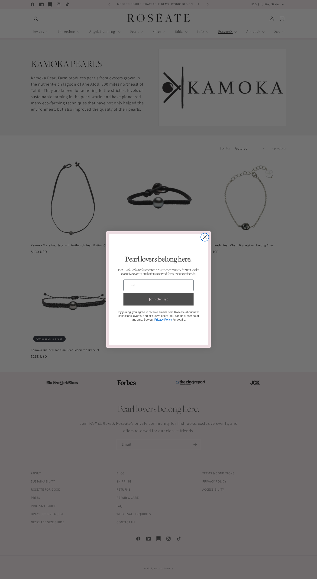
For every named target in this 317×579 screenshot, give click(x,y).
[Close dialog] (205, 237)
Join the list (158, 299)
